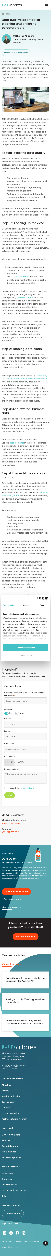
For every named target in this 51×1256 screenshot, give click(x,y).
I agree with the (21, 788)
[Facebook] (11, 1233)
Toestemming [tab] (9, 605)
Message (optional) (11, 769)
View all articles (11, 964)
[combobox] (25, 700)
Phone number (10, 756)
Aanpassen (24, 655)
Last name (8, 731)
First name (8, 719)
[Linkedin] (5, 1233)
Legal (4, 1247)
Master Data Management (16, 53)
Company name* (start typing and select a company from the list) (24, 694)
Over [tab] (42, 605)
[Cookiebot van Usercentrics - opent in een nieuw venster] (37, 598)
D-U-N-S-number (20, 276)
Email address (10, 743)
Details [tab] (26, 605)
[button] (46, 5)
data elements (17, 442)
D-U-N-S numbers (26, 297)
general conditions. (26, 788)
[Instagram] (24, 1233)
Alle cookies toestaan (25, 648)
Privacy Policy (13, 1247)
